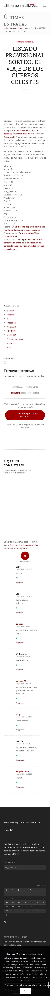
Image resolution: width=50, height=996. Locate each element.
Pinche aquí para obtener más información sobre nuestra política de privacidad (25, 977)
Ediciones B (33, 393)
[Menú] (44, 5)
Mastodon (8, 830)
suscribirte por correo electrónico (25, 415)
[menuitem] (38, 5)
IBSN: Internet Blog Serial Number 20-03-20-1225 (22, 822)
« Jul (5, 921)
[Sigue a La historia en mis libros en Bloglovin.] (25, 444)
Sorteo (24, 393)
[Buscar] (38, 5)
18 (13, 907)
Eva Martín (33, 387)
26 (19, 911)
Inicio (6, 28)
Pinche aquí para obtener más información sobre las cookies (27, 985)
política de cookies (30, 971)
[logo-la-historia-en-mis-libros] (21, 5)
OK (25, 991)
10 (7, 902)
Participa (12, 28)
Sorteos (20, 28)
